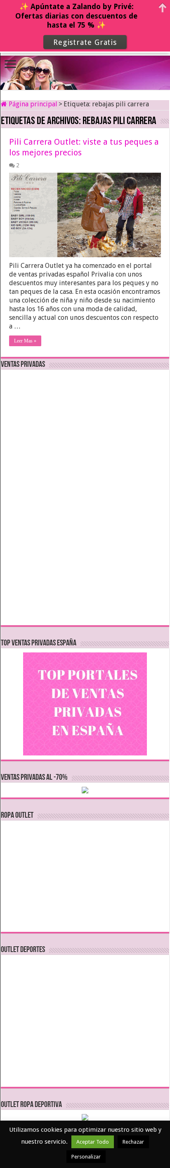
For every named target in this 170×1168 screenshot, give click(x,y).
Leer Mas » (25, 341)
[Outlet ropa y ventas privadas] (85, 66)
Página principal (32, 104)
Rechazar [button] (133, 1142)
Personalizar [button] (86, 1157)
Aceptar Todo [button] (92, 1142)
